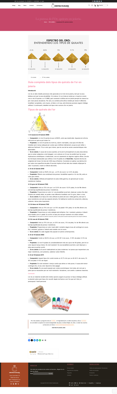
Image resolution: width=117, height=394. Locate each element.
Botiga (13, 5)
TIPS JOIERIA (52, 22)
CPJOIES (34, 77)
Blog (19, 5)
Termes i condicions (93, 375)
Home (45, 22)
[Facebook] (94, 1)
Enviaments (92, 372)
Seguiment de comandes (72, 370)
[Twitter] (96, 1)
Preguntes (69, 372)
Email (31, 373)
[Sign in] (92, 5)
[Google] (99, 1)
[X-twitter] (18, 384)
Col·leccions (40, 5)
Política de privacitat (94, 370)
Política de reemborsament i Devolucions (98, 368)
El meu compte (70, 368)
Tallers (24, 5)
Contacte (31, 5)
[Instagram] (92, 1)
